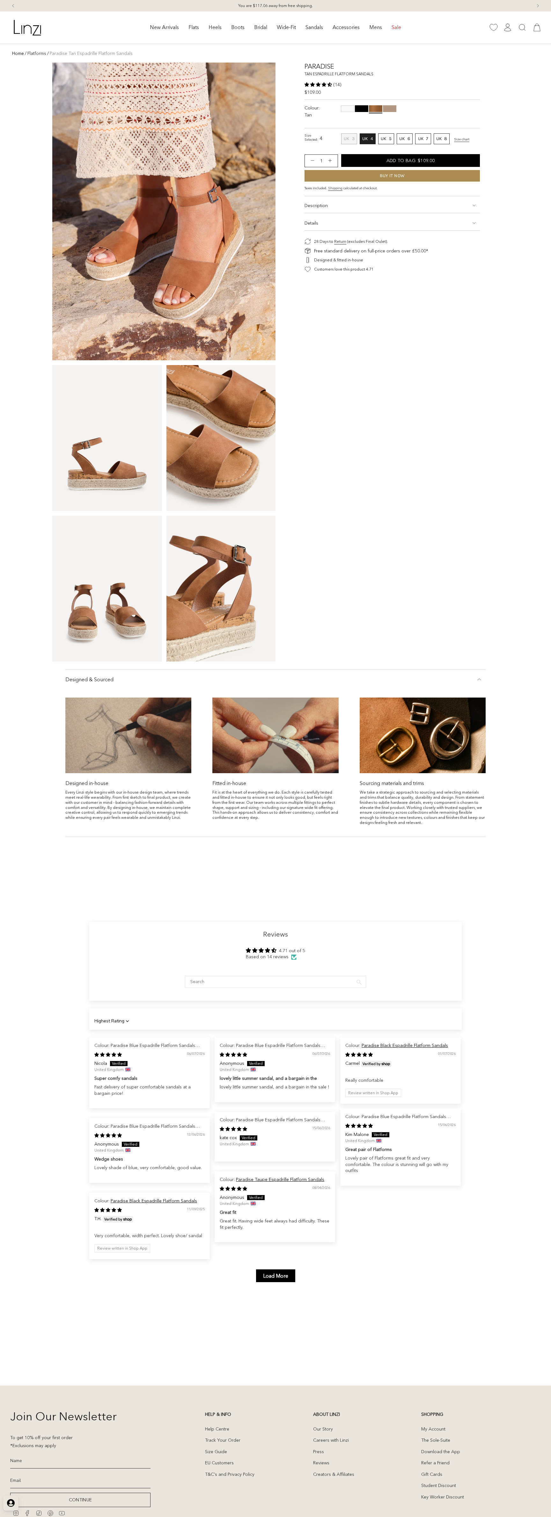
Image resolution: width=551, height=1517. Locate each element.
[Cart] (537, 27)
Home (18, 53)
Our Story (323, 1429)
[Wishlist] (494, 27)
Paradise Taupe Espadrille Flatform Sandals (280, 1179)
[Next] (538, 6)
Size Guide (216, 1451)
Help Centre (217, 1429)
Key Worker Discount (442, 1497)
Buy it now (392, 175)
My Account (433, 1429)
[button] (164, 27)
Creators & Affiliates (333, 1474)
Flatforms (36, 53)
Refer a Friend (435, 1463)
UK (350, 140)
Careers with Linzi (331, 1440)
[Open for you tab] (10, 1503)
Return (340, 241)
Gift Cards (431, 1474)
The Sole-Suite (435, 1440)
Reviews (321, 1463)
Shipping (335, 188)
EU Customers (219, 1463)
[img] (108, 1054)
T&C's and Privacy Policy (229, 1474)
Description (316, 205)
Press (318, 1451)
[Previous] (13, 6)
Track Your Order (222, 1440)
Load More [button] (275, 1276)
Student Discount (438, 1485)
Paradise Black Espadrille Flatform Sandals (405, 1045)
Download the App (440, 1451)
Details (311, 223)
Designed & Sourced (89, 679)
